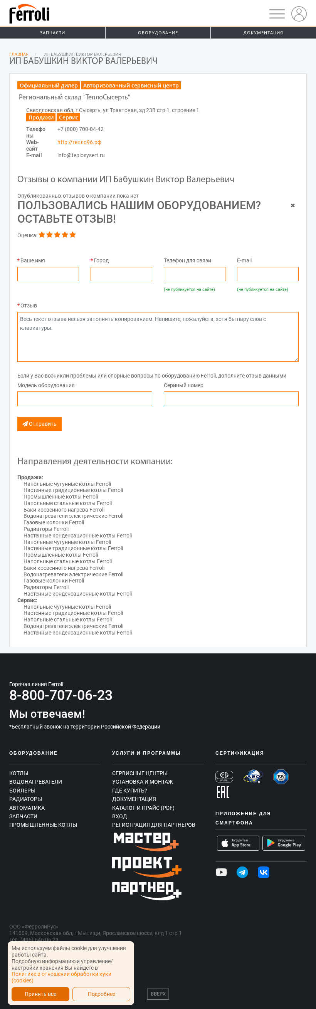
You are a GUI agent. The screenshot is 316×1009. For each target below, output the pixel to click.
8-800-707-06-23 (61, 695)
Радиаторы (25, 799)
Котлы (18, 773)
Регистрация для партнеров (153, 825)
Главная (19, 54)
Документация (263, 32)
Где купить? (129, 790)
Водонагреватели (35, 782)
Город (101, 260)
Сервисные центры (140, 773)
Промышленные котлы (43, 825)
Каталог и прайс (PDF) (143, 808)
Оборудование (158, 32)
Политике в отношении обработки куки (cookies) (61, 977)
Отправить (42, 424)
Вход (119, 816)
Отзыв (28, 305)
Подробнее (101, 994)
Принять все (40, 994)
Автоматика (27, 808)
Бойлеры (22, 790)
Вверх (158, 994)
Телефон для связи (187, 260)
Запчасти (52, 32)
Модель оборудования (46, 385)
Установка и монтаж (142, 782)
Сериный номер (183, 385)
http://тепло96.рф (79, 142)
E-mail (244, 260)
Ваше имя (32, 260)
